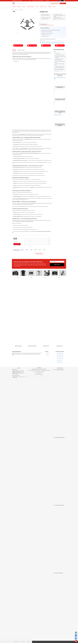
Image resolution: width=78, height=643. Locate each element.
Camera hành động (30, 6)
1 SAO (44, 249)
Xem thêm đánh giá (39, 253)
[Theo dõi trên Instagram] (60, 0)
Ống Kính (19, 6)
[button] (63, 3)
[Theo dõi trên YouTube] (65, 0)
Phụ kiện (49, 6)
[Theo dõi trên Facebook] (59, 0)
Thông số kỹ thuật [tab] (21, 50)
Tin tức (54, 6)
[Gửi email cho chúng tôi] (63, 0)
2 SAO (40, 249)
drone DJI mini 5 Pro (61, 42)
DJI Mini (21, 9)
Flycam (18, 9)
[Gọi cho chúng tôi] (64, 0)
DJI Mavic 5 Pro (43, 42)
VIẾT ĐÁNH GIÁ (17, 244)
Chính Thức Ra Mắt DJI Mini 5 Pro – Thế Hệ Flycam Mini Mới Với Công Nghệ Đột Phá (60, 125)
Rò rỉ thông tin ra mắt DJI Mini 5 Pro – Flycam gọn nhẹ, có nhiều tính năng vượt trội (60, 112)
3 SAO (35, 249)
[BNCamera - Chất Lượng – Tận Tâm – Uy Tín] (13, 3)
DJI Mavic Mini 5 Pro (48, 42)
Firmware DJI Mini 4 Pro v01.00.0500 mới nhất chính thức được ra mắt (60, 99)
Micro (37, 6)
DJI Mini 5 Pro (56, 42)
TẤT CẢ (22, 249)
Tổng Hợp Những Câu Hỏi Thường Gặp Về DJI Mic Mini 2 (60, 87)
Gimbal (23, 6)
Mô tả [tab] (14, 50)
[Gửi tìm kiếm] (48, 3)
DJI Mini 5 (53, 42)
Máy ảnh (14, 6)
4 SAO (31, 249)
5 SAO (27, 249)
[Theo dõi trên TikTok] (61, 0)
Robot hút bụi (43, 6)
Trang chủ (14, 9)
